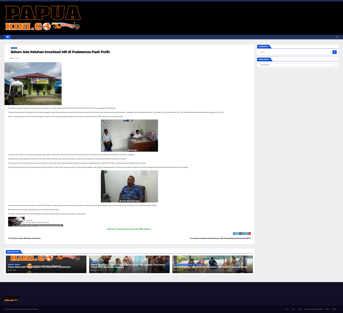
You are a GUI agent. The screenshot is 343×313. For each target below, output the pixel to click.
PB (99, 262)
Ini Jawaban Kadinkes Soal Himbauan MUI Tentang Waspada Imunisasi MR (219, 238)
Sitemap (334, 309)
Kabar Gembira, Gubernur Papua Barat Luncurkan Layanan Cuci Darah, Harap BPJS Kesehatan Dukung (128, 265)
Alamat (293, 309)
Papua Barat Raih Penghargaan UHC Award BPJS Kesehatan (39, 267)
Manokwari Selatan (186, 264)
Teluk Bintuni (199, 264)
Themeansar (35, 309)
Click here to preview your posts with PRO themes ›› (129, 229)
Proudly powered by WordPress (12, 309)
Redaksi (327, 309)
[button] (337, 37)
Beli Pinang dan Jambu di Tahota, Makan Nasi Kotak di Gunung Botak (210, 267)
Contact (300, 309)
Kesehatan (14, 47)
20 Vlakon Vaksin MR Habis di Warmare (25, 238)
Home (287, 309)
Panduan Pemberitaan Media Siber (313, 309)
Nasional (17, 264)
